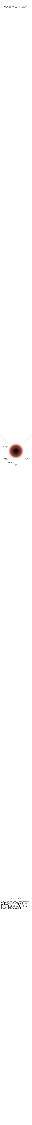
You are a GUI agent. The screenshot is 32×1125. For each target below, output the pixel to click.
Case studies (4, 2)
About (11, 2)
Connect (29, 2)
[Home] (16, 2)
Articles (23, 2)
